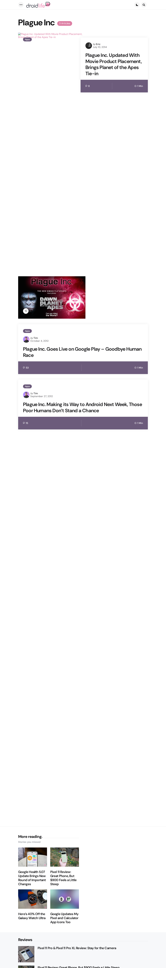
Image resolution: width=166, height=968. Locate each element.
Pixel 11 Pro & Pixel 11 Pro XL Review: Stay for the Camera (77, 948)
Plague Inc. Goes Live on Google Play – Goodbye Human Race (82, 352)
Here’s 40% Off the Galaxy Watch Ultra (32, 916)
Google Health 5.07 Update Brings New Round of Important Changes (32, 878)
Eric (98, 44)
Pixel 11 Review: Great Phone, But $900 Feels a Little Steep (63, 878)
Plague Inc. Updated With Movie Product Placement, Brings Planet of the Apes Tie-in (113, 64)
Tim (36, 338)
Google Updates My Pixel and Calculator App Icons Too (64, 918)
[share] (26, 311)
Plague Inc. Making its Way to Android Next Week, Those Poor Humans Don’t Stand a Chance (82, 407)
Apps (27, 39)
